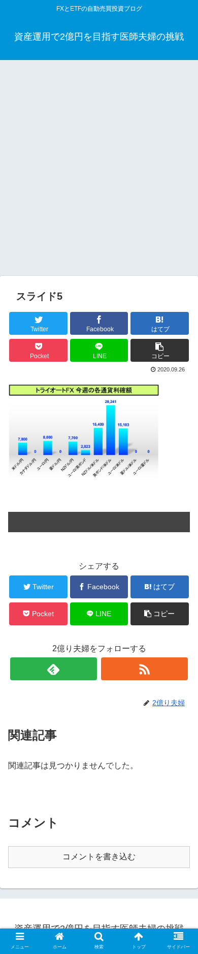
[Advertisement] (99, 171)
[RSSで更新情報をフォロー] (144, 668)
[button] (179, 857)
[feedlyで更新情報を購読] (53, 668)
